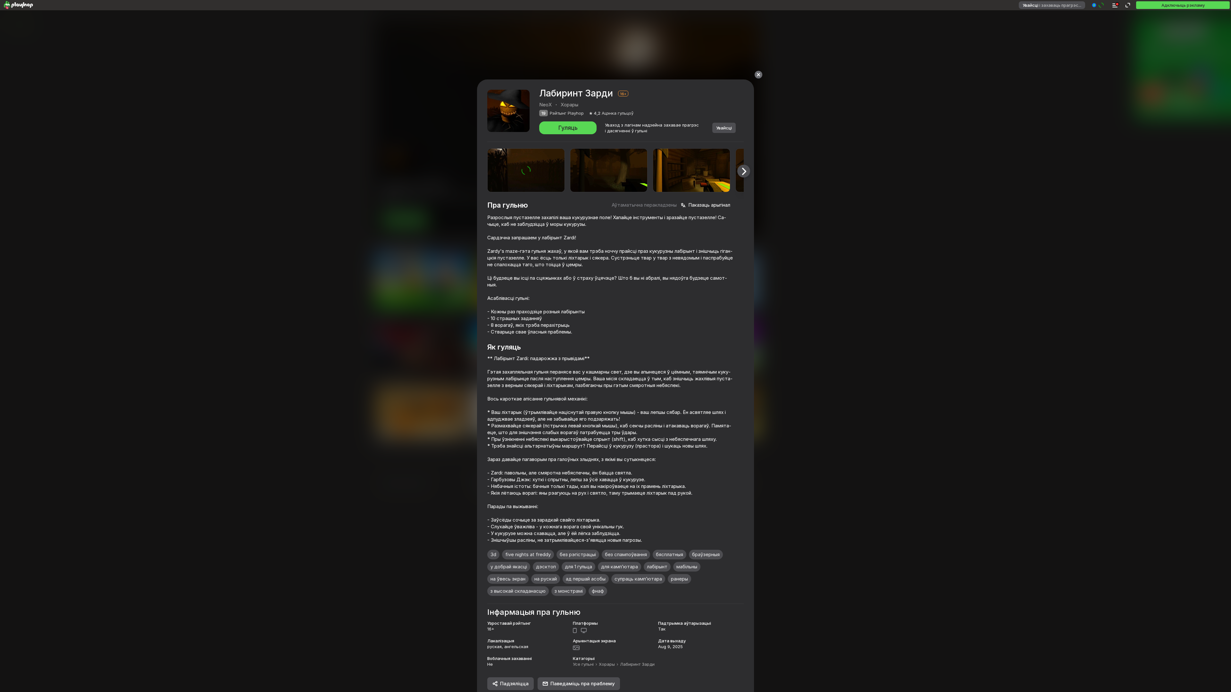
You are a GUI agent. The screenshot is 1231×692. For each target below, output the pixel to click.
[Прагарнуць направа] (743, 171)
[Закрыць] (758, 74)
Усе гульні (583, 664)
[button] (1098, 5)
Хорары (607, 664)
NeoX (545, 105)
